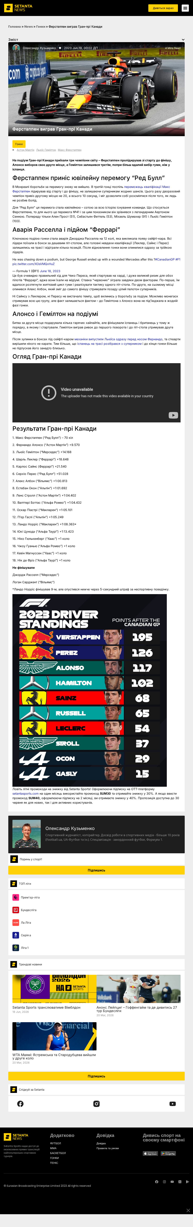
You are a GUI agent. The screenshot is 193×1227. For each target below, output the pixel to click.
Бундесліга (28, 910)
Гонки (40, 26)
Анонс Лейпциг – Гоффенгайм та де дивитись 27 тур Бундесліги (136, 1009)
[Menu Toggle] (185, 8)
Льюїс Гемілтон (46, 149)
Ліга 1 (24, 948)
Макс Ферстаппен (69, 149)
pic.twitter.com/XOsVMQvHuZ (33, 264)
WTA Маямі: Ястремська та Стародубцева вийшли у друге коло (54, 1056)
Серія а (26, 935)
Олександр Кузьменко (39, 48)
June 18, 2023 (50, 271)
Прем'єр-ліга (30, 897)
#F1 (177, 259)
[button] (183, 39)
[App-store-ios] (180, 1181)
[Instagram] (164, 1181)
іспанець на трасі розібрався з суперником (109, 343)
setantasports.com (25, 793)
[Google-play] (187, 1181)
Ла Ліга (26, 922)
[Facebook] (156, 1181)
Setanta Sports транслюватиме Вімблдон (46, 1007)
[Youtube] (172, 1181)
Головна (14, 26)
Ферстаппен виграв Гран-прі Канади (52, 129)
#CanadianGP (165, 259)
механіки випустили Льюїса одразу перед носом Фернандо (118, 339)
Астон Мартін (25, 149)
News (28, 26)
